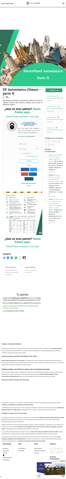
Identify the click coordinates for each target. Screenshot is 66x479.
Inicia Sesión (6, 459)
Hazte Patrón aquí (28, 110)
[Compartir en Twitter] (4, 257)
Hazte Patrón (21, 306)
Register (29, 185)
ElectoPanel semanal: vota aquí (22, 116)
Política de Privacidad (39, 450)
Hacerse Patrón (30, 136)
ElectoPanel (6, 450)
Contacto (36, 453)
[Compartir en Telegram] (11, 257)
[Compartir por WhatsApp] (16, 257)
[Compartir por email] (24, 257)
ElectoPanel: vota (54, 90)
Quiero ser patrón (7, 457)
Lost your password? (32, 156)
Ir (60, 100)
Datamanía (21, 450)
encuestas (47, 417)
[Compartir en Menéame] (20, 257)
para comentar (22, 298)
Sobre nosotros (38, 448)
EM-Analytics (22, 448)
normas (14, 298)
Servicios (5, 453)
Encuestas (5, 448)
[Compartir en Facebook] (8, 257)
